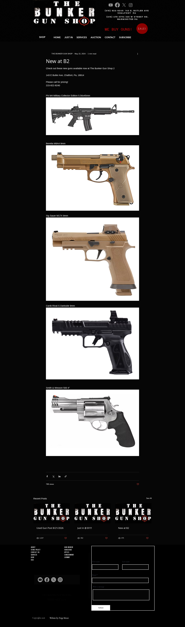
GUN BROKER (68, 547)
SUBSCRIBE (68, 550)
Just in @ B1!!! (84, 527)
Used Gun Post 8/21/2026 (49, 527)
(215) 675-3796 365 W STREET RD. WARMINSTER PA (127, 17)
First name (96, 561)
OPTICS (66, 552)
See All (149, 498)
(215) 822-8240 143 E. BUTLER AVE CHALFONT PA (127, 11)
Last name (126, 561)
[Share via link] (65, 476)
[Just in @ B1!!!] (92, 513)
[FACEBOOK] (117, 5)
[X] (124, 5)
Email (94, 575)
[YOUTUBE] (110, 5)
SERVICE (33, 555)
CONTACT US (35, 552)
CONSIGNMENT (69, 555)
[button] (82, 37)
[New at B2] (133, 513)
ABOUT (33, 547)
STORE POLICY (35, 550)
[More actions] (137, 53)
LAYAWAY (67, 557)
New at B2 (123, 527)
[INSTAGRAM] (130, 5)
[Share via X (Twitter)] (53, 476)
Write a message (98, 587)
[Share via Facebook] (47, 476)
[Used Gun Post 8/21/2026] (51, 513)
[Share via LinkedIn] (59, 476)
